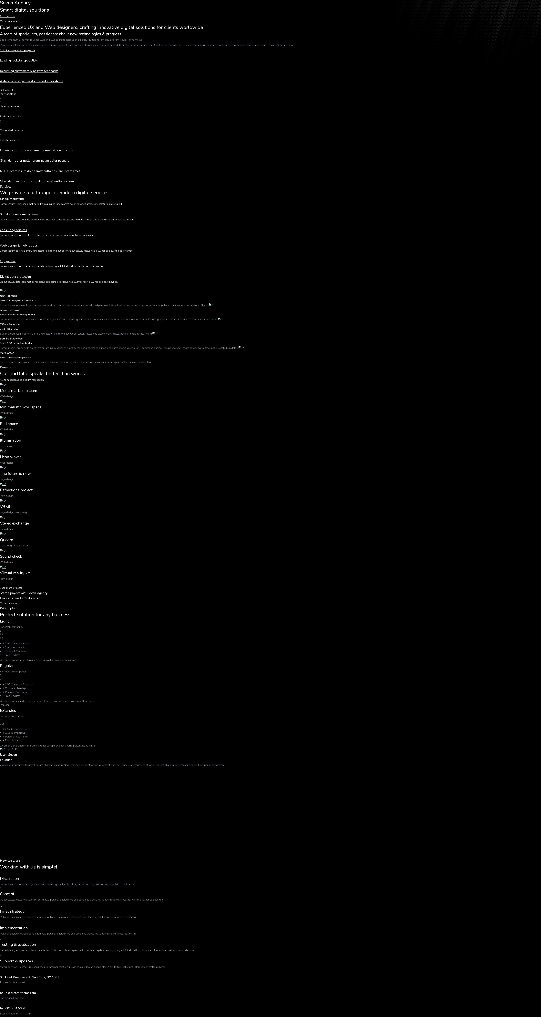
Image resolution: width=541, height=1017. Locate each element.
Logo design (23, 379)
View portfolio (8, 94)
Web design (37, 379)
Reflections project (16, 490)
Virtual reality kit (15, 573)
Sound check (11, 556)
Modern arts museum (18, 390)
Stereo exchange (14, 523)
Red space (9, 423)
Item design (10, 379)
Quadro (6, 540)
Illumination (10, 440)
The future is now (15, 473)
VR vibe (6, 506)
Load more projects (11, 588)
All (2, 379)
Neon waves (11, 457)
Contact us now (8, 603)
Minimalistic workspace (20, 407)
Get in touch (7, 90)
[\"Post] (3, 385)
